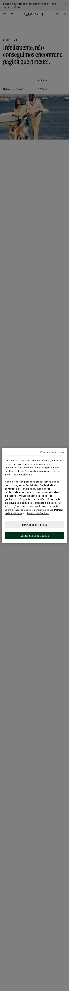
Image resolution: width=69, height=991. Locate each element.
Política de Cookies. (38, 513)
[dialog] (34, 495)
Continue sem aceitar (52, 451)
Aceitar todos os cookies (34, 535)
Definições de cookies (34, 524)
